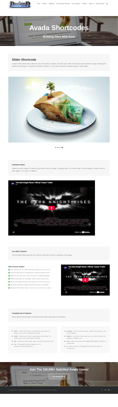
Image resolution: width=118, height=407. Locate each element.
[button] (107, 3)
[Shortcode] (59, 23)
